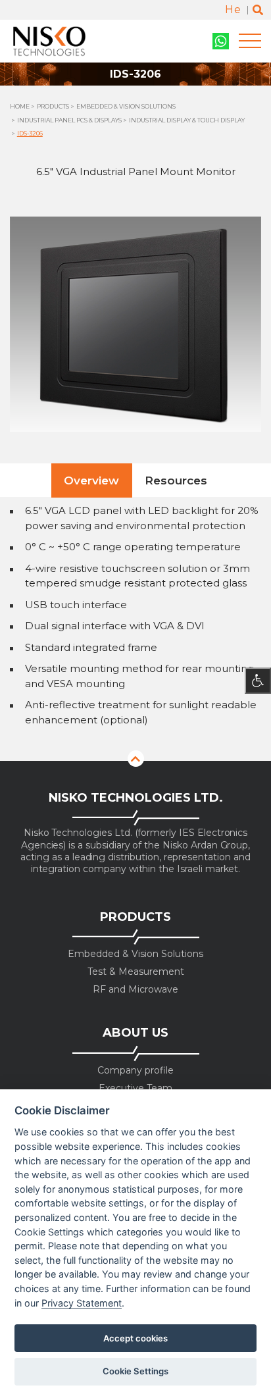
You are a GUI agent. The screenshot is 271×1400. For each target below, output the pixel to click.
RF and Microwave (135, 989)
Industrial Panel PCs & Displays (69, 120)
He (233, 9)
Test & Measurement (135, 971)
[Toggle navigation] (250, 41)
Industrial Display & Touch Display (187, 120)
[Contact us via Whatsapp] (220, 41)
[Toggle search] (257, 10)
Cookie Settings (135, 1371)
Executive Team (135, 1088)
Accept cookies (135, 1338)
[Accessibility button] (258, 680)
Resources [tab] (176, 480)
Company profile (135, 1070)
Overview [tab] (91, 480)
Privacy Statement (81, 1303)
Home (20, 106)
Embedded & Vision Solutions (126, 106)
